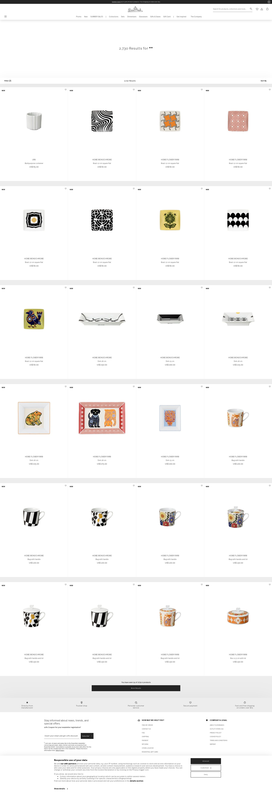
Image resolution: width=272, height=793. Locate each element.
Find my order (147, 725)
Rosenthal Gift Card (150, 752)
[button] (113, 17)
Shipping (145, 737)
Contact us (146, 729)
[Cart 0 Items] (266, 9)
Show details (59, 788)
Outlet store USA (216, 729)
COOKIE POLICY (215, 737)
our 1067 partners (68, 763)
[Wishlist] (65, 90)
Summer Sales (116, 2)
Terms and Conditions (218, 740)
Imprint (213, 744)
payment (145, 740)
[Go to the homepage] (135, 9)
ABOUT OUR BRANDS (217, 725)
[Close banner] (269, 2)
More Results (136, 688)
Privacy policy (215, 733)
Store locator (147, 748)
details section (136, 781)
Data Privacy (60, 750)
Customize (205, 768)
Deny (206, 774)
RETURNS (145, 744)
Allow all (206, 761)
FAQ (143, 733)
